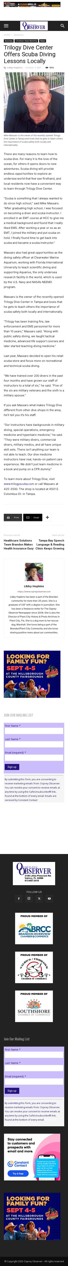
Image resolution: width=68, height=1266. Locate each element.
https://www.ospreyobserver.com (34, 591)
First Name (13, 726)
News (42, 40)
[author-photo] (34, 580)
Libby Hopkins (14, 67)
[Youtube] (49, 899)
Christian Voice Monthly (26, 40)
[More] (47, 517)
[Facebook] (18, 899)
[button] (6, 26)
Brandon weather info (32, 840)
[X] (39, 899)
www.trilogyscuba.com (19, 484)
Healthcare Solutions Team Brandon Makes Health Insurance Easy (19, 544)
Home (7, 34)
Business (18, 34)
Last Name (13, 739)
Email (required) (15, 752)
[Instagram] (29, 898)
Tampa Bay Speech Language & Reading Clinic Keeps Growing (50, 544)
